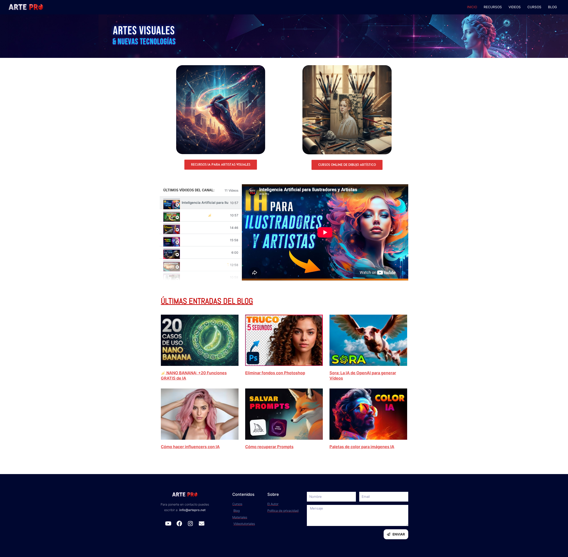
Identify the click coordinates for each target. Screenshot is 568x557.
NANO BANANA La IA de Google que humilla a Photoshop (205, 215)
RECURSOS (493, 7)
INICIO (472, 7)
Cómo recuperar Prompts (269, 446)
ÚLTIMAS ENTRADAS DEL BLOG (207, 301)
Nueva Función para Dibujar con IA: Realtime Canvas (205, 227)
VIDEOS (515, 7)
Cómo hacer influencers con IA (190, 446)
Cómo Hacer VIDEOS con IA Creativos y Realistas (205, 265)
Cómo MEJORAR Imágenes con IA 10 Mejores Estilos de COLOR (205, 240)
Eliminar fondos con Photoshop (275, 373)
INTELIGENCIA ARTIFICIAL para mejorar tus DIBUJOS (205, 277)
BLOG (552, 7)
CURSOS (534, 7)
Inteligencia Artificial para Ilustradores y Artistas (205, 202)
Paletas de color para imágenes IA (361, 446)
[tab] (201, 203)
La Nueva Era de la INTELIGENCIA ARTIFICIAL (206, 252)
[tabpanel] (325, 232)
